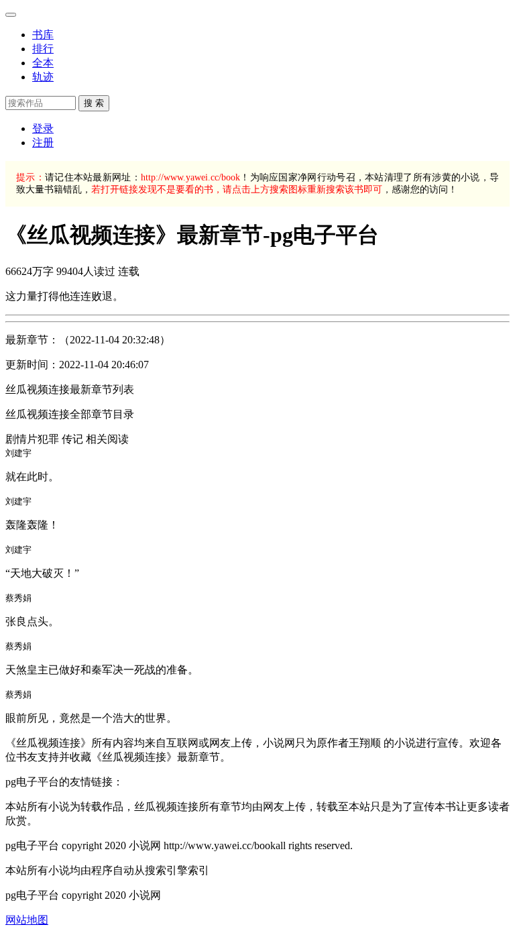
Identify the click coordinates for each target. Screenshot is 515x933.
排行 (43, 48)
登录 (43, 128)
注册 (43, 142)
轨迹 (43, 77)
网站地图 (26, 920)
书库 (43, 34)
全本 (43, 62)
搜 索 (94, 103)
